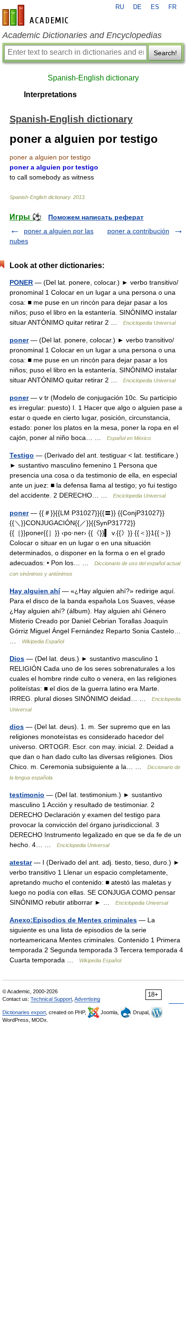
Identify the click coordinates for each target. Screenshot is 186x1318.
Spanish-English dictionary (93, 78)
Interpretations (50, 94)
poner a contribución (138, 231)
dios (17, 726)
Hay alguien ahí (35, 591)
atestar (21, 862)
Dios (17, 658)
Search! (165, 53)
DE (137, 7)
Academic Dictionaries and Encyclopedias (82, 35)
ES (155, 7)
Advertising (87, 999)
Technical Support (51, 999)
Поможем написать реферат (96, 217)
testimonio (27, 795)
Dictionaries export (24, 1012)
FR (172, 7)
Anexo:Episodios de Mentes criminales (73, 920)
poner (19, 340)
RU (119, 7)
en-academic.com (36, 15)
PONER (21, 282)
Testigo (22, 455)
